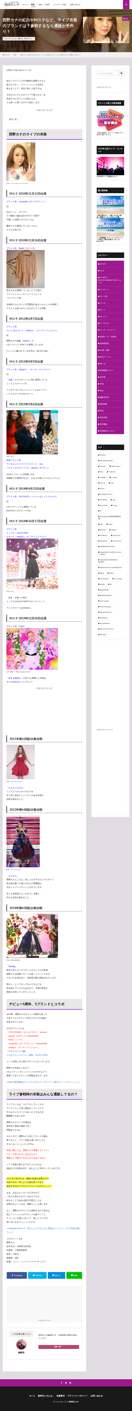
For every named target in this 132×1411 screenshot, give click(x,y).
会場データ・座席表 (108, 337)
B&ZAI (102, 584)
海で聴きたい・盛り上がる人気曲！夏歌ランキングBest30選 (109, 216)
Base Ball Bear (105, 623)
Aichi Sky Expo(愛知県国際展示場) (109, 517)
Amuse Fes (117, 535)
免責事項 (60, 1395)
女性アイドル (105, 357)
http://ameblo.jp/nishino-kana (19, 183)
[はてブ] (56, 1275)
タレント (103, 316)
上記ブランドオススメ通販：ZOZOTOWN (28, 1055)
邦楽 (33, 4)
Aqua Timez (117, 541)
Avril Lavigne (104, 579)
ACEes (102, 488)
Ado (114, 500)
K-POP (103, 264)
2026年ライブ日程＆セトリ (107, 176)
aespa (115, 505)
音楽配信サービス (107, 431)
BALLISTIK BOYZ (106, 612)
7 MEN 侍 (112, 472)
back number (104, 601)
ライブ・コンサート (108, 330)
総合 (102, 390)
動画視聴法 (104, 343)
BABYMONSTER (105, 595)
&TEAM (102, 455)
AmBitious (103, 535)
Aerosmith (104, 505)
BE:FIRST (103, 635)
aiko (101, 524)
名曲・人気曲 (43, 4)
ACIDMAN (103, 500)
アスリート (104, 289)
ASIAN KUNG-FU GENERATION (111, 567)
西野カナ (29, 39)
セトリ (102, 310)
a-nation (114, 477)
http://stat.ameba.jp (16, 781)
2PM (101, 472)
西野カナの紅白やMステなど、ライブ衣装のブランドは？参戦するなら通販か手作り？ (50, 55)
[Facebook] (16, 1275)
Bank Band (103, 618)
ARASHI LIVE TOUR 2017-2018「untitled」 (109, 553)
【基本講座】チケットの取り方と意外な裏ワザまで (110, 134)
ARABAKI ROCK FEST (107, 546)
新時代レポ (74, 1402)
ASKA (102, 573)
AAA (112, 483)
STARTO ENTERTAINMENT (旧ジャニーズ (110, 280)
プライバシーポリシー (77, 1395)
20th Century (116, 466)
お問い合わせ (75, 4)
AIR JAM (103, 530)
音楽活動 (103, 417)
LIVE (102, 271)
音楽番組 (103, 424)
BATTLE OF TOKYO (106, 629)
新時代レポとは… (46, 1395)
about (24, 4)
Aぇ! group (118, 579)
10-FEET (103, 466)
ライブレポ (104, 323)
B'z (111, 584)
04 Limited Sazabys (106, 461)
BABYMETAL (104, 590)
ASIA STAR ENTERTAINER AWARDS (107, 561)
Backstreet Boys (105, 607)
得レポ (102, 363)
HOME (7, 55)
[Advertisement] (44, 708)
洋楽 (102, 384)
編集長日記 (104, 397)
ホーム (32, 1395)
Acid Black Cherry (106, 494)
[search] (121, 73)
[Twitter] (37, 1275)
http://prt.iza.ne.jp (15, 869)
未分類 (102, 377)
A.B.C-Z (102, 483)
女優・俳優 (104, 350)
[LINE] (74, 1275)
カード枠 (103, 296)
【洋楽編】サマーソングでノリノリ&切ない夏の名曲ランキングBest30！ (110, 239)
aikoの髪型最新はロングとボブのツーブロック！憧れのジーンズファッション (44, 1082)
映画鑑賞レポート (107, 370)
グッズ (102, 303)
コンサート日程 (59, 4)
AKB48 (113, 530)
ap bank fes (104, 541)
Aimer (110, 524)
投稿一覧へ (58, 1347)
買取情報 (103, 404)
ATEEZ (111, 573)
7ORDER (103, 477)
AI (100, 511)
